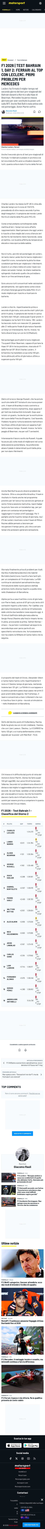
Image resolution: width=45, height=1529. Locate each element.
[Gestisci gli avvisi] (25, 1050)
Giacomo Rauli (11, 111)
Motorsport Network (17, 1525)
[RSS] (34, 1458)
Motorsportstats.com (22, 1486)
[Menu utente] (40, 3)
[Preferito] (34, 111)
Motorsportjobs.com (22, 1479)
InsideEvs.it (23, 1472)
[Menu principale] (4, 3)
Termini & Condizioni (15, 1519)
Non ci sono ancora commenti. (22, 1094)
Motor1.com (22, 1475)
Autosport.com (22, 1483)
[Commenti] (40, 111)
